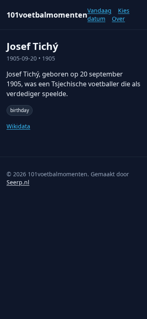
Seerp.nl (18, 182)
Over (118, 18)
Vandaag (99, 10)
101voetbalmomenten (47, 15)
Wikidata (18, 126)
